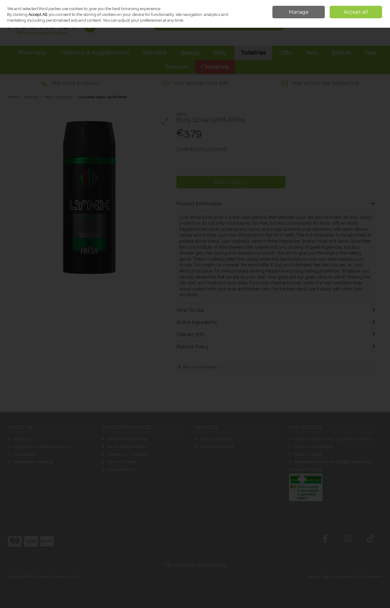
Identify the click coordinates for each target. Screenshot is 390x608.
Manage (299, 12)
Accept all (356, 12)
